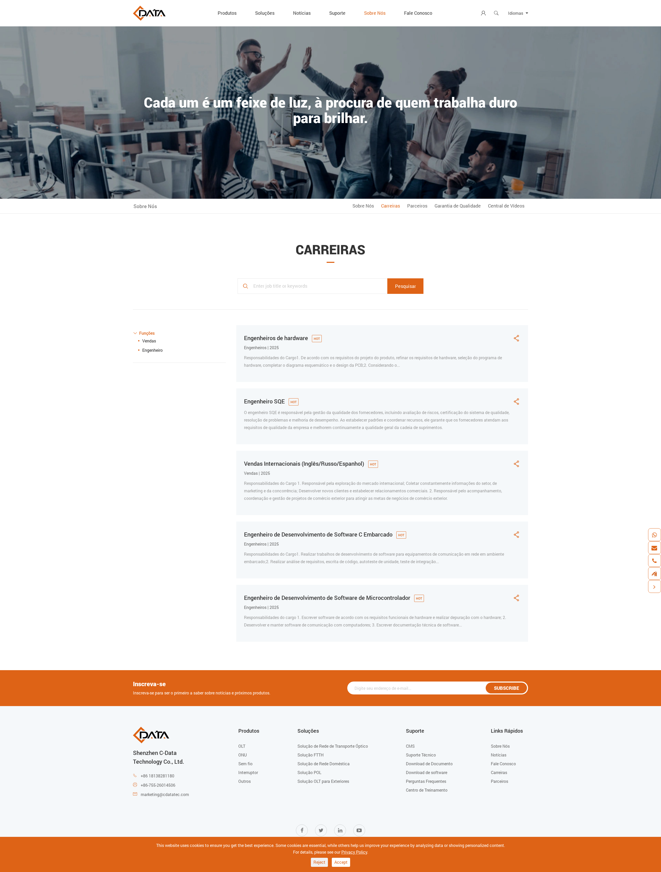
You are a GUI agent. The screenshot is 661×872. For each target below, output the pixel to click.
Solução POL (309, 772)
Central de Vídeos (506, 206)
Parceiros (417, 206)
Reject (319, 862)
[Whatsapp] (654, 535)
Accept (341, 862)
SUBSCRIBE (506, 688)
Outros (244, 781)
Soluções (264, 13)
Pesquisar (405, 286)
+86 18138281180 (157, 775)
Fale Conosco (418, 13)
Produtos (227, 13)
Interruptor (248, 772)
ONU (242, 755)
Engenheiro (152, 350)
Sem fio (245, 763)
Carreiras (390, 206)
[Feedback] (654, 573)
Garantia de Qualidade (458, 206)
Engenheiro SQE (265, 401)
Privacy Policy (354, 852)
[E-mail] (654, 547)
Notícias (302, 13)
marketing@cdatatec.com (165, 794)
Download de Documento (429, 763)
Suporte (337, 13)
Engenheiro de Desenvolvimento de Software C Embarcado (319, 534)
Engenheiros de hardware (276, 338)
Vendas (149, 340)
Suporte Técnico (421, 755)
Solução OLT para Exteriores (323, 781)
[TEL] (654, 560)
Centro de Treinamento (426, 790)
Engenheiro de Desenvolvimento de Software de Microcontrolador (328, 597)
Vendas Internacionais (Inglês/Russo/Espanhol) (305, 463)
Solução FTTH (310, 755)
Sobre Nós (374, 13)
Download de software (426, 772)
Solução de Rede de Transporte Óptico (332, 746)
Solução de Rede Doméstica (323, 763)
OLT (241, 746)
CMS (410, 746)
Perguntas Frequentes (426, 781)
